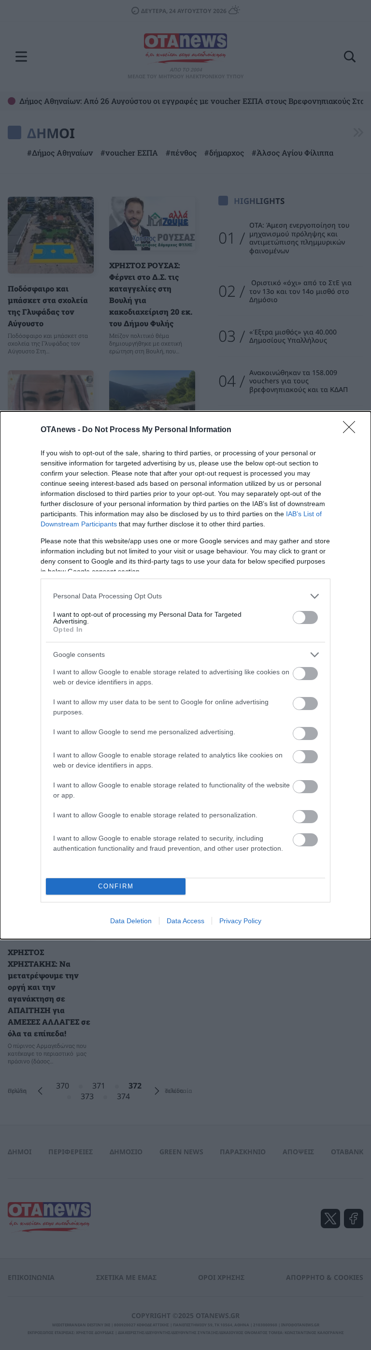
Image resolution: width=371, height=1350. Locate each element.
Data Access (185, 921)
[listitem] (185, 596)
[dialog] (185, 675)
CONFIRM (116, 886)
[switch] (305, 617)
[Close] (352, 430)
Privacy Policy (240, 921)
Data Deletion (131, 921)
